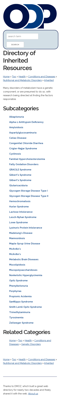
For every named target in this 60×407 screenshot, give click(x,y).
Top (14, 76)
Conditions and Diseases (41, 76)
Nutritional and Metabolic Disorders (22, 80)
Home (6, 76)
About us (33, 393)
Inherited (49, 80)
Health (22, 76)
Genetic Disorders (31, 344)
